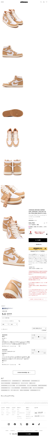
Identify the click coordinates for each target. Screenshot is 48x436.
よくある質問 (28, 412)
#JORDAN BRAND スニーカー (6, 380)
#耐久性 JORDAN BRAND (42, 385)
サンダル (2, 412)
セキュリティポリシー (29, 430)
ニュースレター (28, 411)
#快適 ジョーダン (32, 383)
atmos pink (14, 411)
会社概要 (36, 430)
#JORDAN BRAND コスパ (16, 383)
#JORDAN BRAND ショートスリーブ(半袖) (8, 385)
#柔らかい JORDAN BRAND (24, 390)
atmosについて (28, 418)
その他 (2, 414)
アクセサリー (8, 412)
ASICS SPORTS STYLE (20, 412)
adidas (18, 411)
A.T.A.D (13, 414)
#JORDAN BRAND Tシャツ (16, 380)
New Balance (19, 416)
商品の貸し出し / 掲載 (29, 416)
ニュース (36, 407)
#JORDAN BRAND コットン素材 (26, 387)
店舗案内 (27, 409)
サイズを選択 (38, 240)
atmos (13, 409)
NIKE (18, 409)
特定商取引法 (12, 430)
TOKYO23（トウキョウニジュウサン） (9, 403)
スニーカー (22, 402)
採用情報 (41, 430)
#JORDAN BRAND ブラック (5, 387)
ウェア (7, 409)
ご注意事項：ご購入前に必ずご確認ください (37, 299)
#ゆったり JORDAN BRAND (5, 383)
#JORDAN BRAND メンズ (35, 380)
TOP (2, 402)
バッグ (7, 411)
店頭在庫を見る (39, 244)
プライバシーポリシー (20, 430)
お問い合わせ (28, 414)
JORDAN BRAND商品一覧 (23, 372)
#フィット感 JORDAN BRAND (21, 385)
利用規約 (7, 430)
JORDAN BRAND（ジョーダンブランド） (9, 402)
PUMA (18, 414)
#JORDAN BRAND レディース (35, 390)
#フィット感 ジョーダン (15, 390)
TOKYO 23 (13, 412)
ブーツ (2, 411)
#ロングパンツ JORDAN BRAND (38, 387)
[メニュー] (2, 2)
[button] (38, 249)
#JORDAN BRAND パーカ (5, 390)
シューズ (18, 402)
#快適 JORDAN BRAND (26, 380)
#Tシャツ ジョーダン (24, 383)
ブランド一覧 (19, 418)
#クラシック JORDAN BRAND (32, 385)
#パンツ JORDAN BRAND (16, 387)
